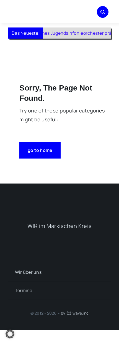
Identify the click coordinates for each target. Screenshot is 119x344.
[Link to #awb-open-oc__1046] (102, 12)
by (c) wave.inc (75, 313)
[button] (10, 334)
